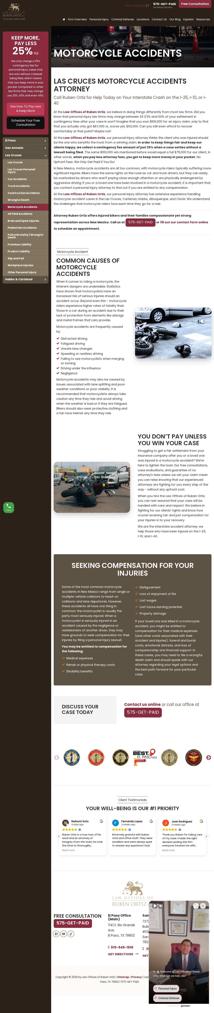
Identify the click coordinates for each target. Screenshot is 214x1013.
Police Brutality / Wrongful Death (25, 236)
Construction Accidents (24, 193)
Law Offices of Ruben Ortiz (84, 112)
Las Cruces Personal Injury (21, 171)
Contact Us (159, 19)
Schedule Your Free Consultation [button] (25, 123)
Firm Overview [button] (77, 19)
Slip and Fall (16, 258)
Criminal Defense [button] (122, 19)
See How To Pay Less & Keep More (25, 108)
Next (208, 758)
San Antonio (14, 148)
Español (188, 19)
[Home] (64, 19)
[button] (206, 836)
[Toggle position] (196, 906)
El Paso (10, 140)
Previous (57, 758)
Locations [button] (143, 19)
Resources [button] (203, 19)
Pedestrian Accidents (22, 228)
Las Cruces (13, 155)
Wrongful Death (18, 200)
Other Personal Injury (22, 272)
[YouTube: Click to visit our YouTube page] (63, 934)
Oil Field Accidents (20, 214)
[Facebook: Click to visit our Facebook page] (56, 934)
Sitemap (123, 977)
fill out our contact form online (184, 222)
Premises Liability (19, 245)
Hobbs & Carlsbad (18, 279)
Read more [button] (68, 850)
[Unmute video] (154, 906)
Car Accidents (17, 179)
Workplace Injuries (20, 265)
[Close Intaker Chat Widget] (203, 906)
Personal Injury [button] (99, 19)
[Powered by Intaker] (186, 1006)
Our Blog (175, 19)
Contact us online (142, 704)
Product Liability (19, 251)
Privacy (136, 977)
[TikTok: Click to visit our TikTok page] (71, 934)
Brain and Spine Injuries (23, 221)
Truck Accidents (19, 186)
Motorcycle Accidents (22, 207)
